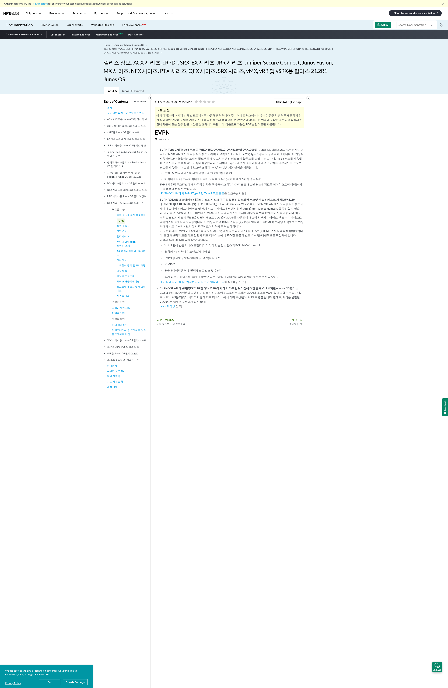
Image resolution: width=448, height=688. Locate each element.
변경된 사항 (118, 301)
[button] (437, 667)
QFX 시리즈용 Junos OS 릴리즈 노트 (127, 202)
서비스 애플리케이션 (128, 281)
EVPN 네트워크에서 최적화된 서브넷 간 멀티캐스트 (192, 282)
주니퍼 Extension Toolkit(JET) (126, 243)
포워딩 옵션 (123, 225)
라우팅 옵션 (123, 270)
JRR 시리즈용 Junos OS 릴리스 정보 (126, 145)
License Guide (49, 24)
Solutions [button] (32, 13)
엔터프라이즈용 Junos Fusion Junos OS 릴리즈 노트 (126, 164)
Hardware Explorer (107, 34)
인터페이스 (123, 236)
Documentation (19, 24)
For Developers (134, 24)
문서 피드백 (113, 376)
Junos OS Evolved (133, 90)
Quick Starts (75, 24)
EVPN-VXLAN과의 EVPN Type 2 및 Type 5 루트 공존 (192, 193)
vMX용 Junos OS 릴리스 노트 (123, 346)
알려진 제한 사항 (121, 307)
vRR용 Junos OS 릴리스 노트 (122, 353)
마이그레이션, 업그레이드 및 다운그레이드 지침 (129, 332)
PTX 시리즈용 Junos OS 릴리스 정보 (126, 196)
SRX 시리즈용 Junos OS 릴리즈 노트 (126, 340)
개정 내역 (112, 386)
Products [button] (55, 13)
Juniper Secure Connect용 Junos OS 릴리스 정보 (127, 153)
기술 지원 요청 (115, 381)
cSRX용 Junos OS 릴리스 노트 (123, 132)
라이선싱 (122, 260)
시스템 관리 (123, 295)
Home (107, 44)
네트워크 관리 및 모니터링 (131, 265)
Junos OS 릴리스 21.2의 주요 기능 (125, 113)
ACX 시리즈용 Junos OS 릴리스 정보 (127, 119)
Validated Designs (102, 24)
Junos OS (111, 90)
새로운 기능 (118, 209)
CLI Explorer (58, 34)
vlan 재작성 (168, 306)
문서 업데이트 (119, 324)
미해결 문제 (118, 312)
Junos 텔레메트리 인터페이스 (132, 252)
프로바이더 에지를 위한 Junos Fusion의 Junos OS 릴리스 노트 (124, 174)
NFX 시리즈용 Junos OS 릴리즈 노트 (127, 189)
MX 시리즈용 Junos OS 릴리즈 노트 (126, 183)
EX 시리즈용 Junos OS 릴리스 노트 (126, 138)
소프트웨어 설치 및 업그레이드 (131, 288)
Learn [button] (167, 13)
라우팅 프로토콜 (126, 275)
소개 (109, 107)
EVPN (120, 221)
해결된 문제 (118, 319)
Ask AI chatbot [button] (40, 3)
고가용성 (122, 231)
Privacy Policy (13, 683)
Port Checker (136, 34)
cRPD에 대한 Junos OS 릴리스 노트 (126, 125)
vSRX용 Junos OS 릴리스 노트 (123, 359)
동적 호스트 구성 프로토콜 (131, 215)
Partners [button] (99, 13)
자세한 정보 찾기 (116, 370)
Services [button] (77, 13)
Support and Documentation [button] (134, 13)
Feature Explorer (80, 34)
